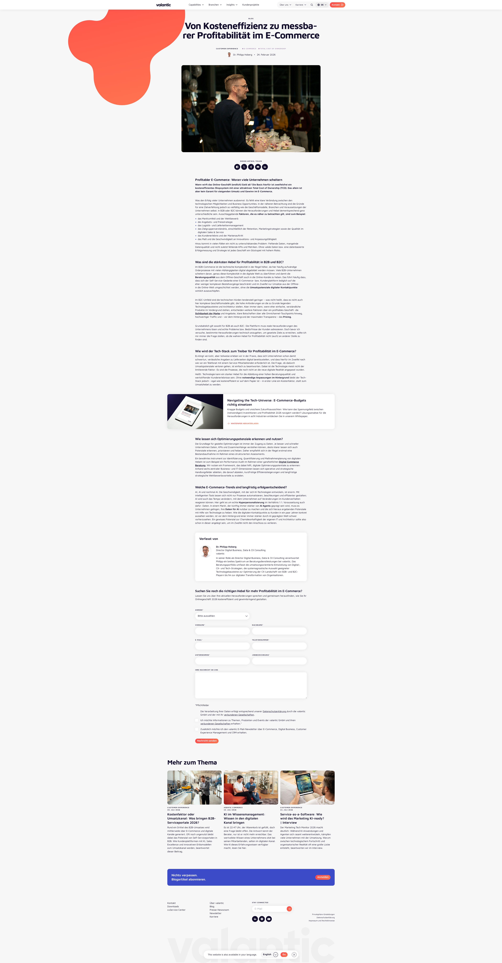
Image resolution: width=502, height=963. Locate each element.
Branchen (214, 4)
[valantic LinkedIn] (265, 167)
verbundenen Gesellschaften (239, 714)
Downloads (173, 906)
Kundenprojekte (250, 4)
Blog (212, 906)
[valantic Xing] (251, 167)
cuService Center (176, 909)
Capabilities (195, 4)
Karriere (299, 5)
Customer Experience (227, 49)
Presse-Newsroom (219, 909)
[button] (322, 4)
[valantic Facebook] (237, 167)
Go (284, 954)
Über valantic (217, 903)
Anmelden (323, 877)
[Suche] (311, 4)
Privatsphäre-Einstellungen (323, 914)
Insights (231, 4)
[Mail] (258, 167)
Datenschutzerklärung (275, 711)
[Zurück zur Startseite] (163, 5)
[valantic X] (244, 167)
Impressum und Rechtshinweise (322, 920)
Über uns (284, 5)
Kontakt (336, 5)
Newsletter (215, 913)
